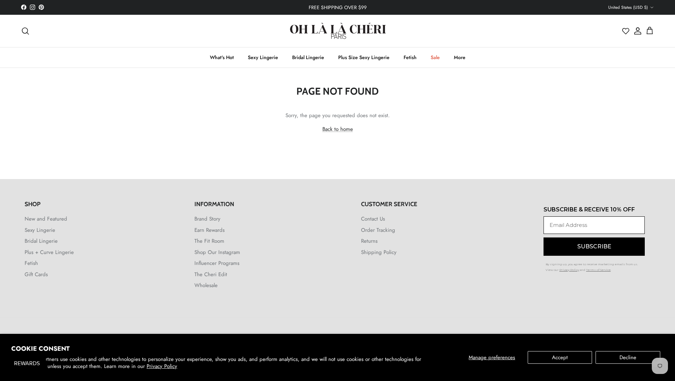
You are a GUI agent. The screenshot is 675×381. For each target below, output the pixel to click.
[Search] (25, 31)
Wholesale (206, 285)
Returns (369, 241)
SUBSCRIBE (594, 246)
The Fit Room (209, 241)
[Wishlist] (626, 31)
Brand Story (207, 219)
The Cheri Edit (210, 274)
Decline (627, 357)
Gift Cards (36, 274)
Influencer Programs (216, 263)
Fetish (410, 57)
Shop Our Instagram (217, 252)
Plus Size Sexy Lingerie (364, 57)
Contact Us (373, 219)
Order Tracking (378, 230)
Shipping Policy (379, 252)
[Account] (636, 31)
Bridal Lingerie (308, 57)
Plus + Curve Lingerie (49, 252)
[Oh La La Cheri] (337, 31)
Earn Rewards (209, 230)
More (459, 57)
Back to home (337, 129)
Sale (435, 57)
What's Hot (222, 57)
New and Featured (46, 219)
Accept (560, 357)
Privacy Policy (162, 366)
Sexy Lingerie (263, 57)
